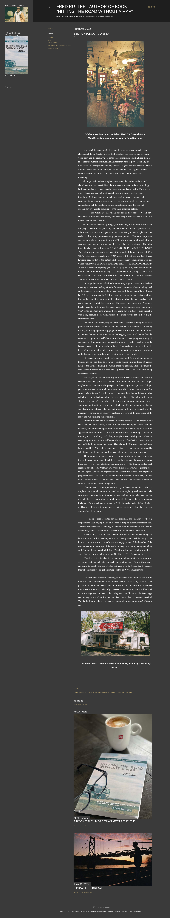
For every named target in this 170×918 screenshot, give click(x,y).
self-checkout (53, 48)
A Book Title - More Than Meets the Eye (104, 821)
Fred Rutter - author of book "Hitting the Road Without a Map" (94, 9)
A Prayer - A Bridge (88, 887)
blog (49, 40)
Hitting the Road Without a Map (59, 45)
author (50, 37)
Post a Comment (80, 704)
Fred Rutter (52, 43)
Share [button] (50, 28)
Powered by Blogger (103, 907)
